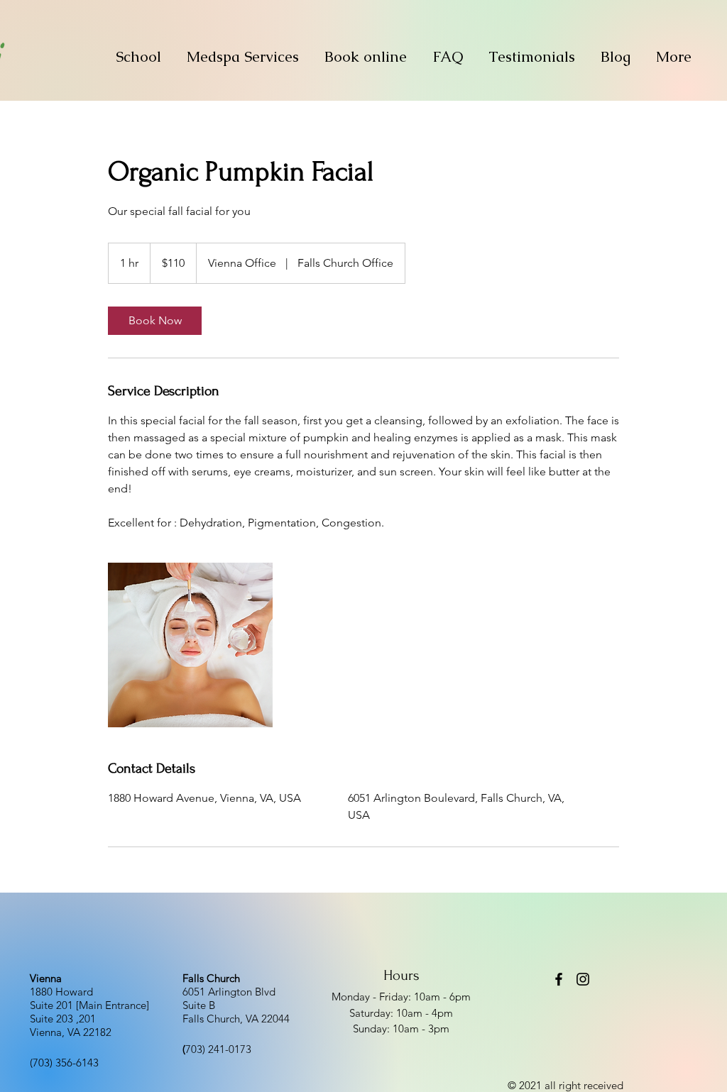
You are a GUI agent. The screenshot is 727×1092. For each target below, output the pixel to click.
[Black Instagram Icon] (582, 979)
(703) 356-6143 (64, 1062)
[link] (155, 321)
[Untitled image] (190, 645)
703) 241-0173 (216, 1049)
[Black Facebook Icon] (558, 979)
